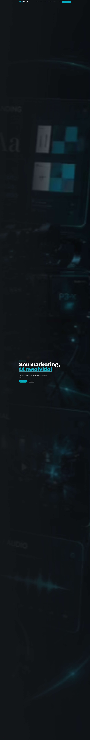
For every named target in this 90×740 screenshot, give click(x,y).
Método (45, 1)
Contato (54, 1)
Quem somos (50, 1)
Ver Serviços (31, 381)
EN (59, 1)
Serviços (37, 1)
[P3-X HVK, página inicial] (23, 1)
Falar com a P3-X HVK (66, 1)
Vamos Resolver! (23, 381)
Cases (41, 1)
